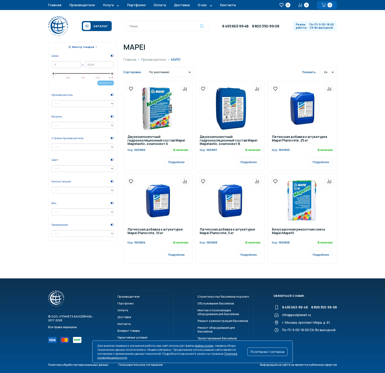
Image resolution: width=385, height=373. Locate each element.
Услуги (108, 5)
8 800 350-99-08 (265, 26)
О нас (202, 5)
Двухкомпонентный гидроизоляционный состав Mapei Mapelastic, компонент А (156, 140)
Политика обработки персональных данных (78, 365)
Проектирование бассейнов (217, 338)
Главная (54, 5)
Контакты (228, 5)
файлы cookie (204, 346)
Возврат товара (129, 331)
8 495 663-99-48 (235, 26)
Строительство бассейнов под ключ (223, 296)
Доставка (182, 5)
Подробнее (176, 162)
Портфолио (136, 5)
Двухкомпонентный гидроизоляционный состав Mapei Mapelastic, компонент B (228, 140)
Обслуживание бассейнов (216, 303)
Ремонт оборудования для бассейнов (216, 329)
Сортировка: (132, 72)
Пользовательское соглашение (141, 365)
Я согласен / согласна (267, 352)
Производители (82, 5)
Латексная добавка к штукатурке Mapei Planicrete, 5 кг (227, 231)
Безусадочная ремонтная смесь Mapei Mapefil (298, 231)
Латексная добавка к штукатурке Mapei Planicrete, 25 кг (299, 139)
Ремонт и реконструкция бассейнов (223, 321)
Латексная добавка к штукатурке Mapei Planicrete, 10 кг (155, 231)
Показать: (309, 72)
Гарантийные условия (132, 337)
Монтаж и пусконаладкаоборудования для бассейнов (218, 312)
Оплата (160, 5)
